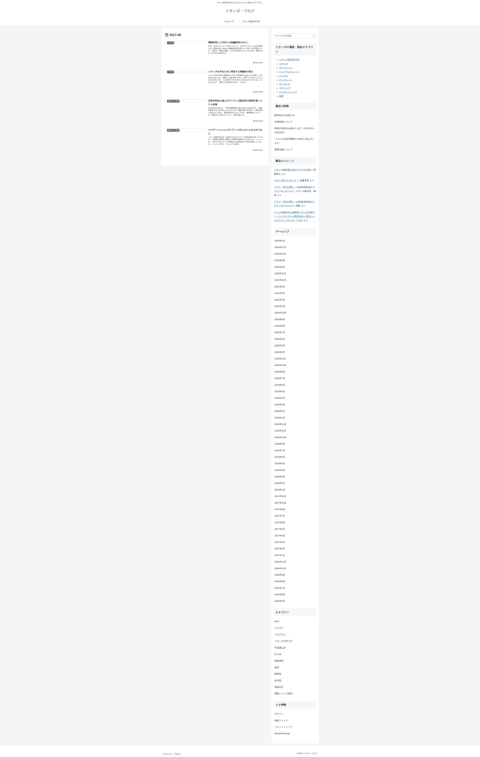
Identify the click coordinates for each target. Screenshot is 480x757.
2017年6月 (279, 522)
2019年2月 (279, 411)
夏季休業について (283, 149)
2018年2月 (279, 483)
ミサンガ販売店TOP (289, 59)
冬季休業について (283, 122)
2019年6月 (279, 385)
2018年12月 (280, 424)
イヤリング (284, 88)
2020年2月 (279, 352)
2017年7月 (279, 516)
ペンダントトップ (288, 92)
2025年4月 (279, 240)
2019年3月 (279, 404)
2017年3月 (279, 542)
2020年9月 (279, 319)
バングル (283, 76)
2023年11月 (280, 254)
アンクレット (285, 80)
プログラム (280, 634)
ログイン (279, 714)
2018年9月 (279, 444)
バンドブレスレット (289, 72)
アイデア (279, 628)
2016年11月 (280, 568)
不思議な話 (280, 647)
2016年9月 (279, 575)
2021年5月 (279, 286)
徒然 (276, 667)
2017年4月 (279, 535)
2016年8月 (279, 581)
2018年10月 (280, 437)
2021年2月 (279, 306)
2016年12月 (280, 562)
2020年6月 (279, 339)
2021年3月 (279, 300)
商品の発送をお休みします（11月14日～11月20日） (294, 130)
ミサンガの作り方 (283, 641)
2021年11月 (280, 280)
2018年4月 (279, 470)
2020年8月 (279, 326)
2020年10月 (280, 313)
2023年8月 (279, 260)
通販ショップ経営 (283, 693)
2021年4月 (279, 293)
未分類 (277, 680)
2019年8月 (279, 372)
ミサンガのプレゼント (285, 180)
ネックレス (284, 84)
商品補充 (279, 661)
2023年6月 (279, 267)
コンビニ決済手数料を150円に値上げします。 (294, 141)
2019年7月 (279, 378)
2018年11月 (280, 430)
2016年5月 (279, 601)
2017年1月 (279, 555)
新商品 (277, 674)
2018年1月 (279, 489)
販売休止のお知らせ (284, 115)
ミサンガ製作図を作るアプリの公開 (292, 170)
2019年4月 (279, 398)
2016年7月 (279, 588)
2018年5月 (279, 463)
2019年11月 (280, 358)
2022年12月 (280, 273)
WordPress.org (282, 733)
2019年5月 (279, 391)
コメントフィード (283, 727)
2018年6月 (279, 457)
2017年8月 (279, 509)
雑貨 (281, 96)
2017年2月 (279, 548)
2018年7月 (279, 450)
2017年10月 (280, 503)
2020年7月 (279, 332)
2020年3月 (279, 345)
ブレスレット (285, 68)
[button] (313, 35)
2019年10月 (280, 365)
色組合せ (279, 687)
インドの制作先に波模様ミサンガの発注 (294, 212)
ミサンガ (283, 64)
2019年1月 (279, 417)
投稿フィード (281, 720)
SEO (276, 621)
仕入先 (277, 654)
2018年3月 (279, 476)
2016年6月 (279, 594)
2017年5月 (279, 529)
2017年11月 (280, 496)
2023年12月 (280, 247)
